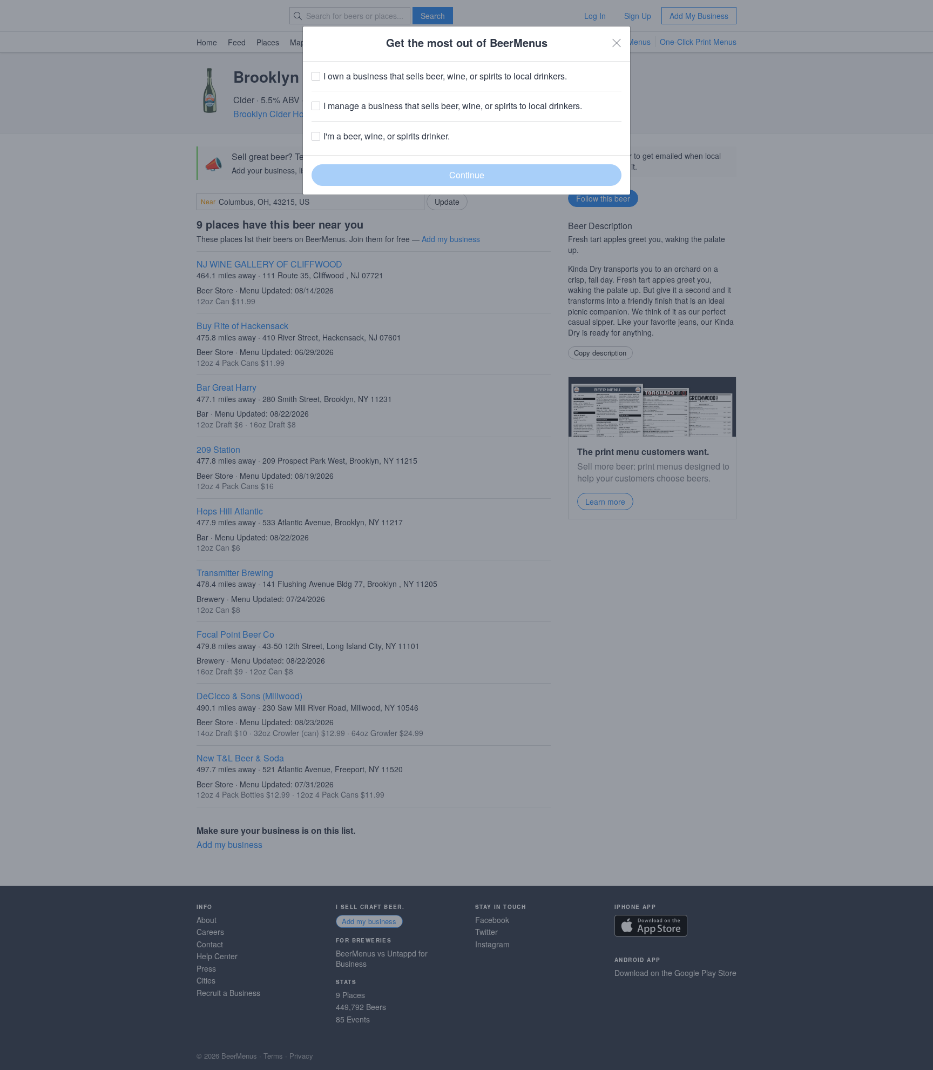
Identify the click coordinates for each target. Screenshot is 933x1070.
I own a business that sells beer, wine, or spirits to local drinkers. (445, 76)
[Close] (616, 43)
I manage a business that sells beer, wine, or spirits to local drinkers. (452, 106)
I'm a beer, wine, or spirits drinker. (386, 136)
